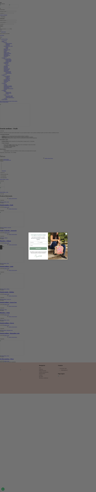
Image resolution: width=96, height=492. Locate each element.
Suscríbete (38, 248)
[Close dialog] (66, 234)
